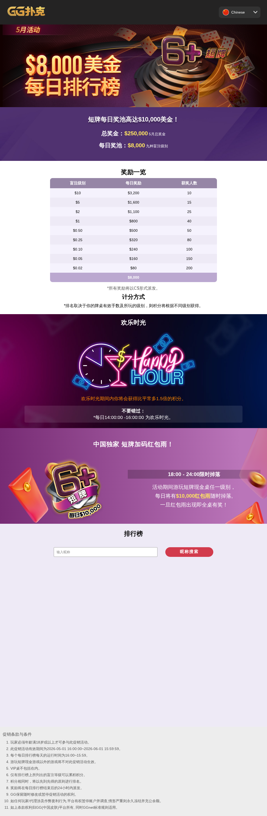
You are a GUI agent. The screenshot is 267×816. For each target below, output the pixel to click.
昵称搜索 (189, 551)
